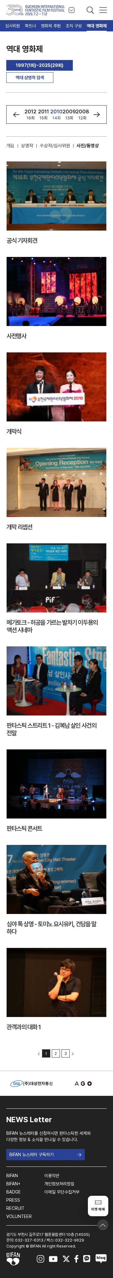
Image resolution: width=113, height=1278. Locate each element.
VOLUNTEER (19, 1216)
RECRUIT (15, 1208)
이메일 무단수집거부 (61, 1191)
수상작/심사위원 (55, 146)
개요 (10, 146)
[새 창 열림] (81, 1083)
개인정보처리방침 (59, 1183)
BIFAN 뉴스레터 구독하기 (31, 1154)
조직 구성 (74, 25)
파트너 (30, 25)
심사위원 (12, 25)
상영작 (27, 146)
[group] (30, 114)
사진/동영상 (88, 146)
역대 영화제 (97, 25)
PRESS (13, 1200)
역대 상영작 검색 (30, 77)
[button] (16, 114)
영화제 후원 (51, 25)
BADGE (13, 1191)
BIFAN (12, 1175)
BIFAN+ (13, 1183)
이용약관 (51, 1175)
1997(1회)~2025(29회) (39, 65)
